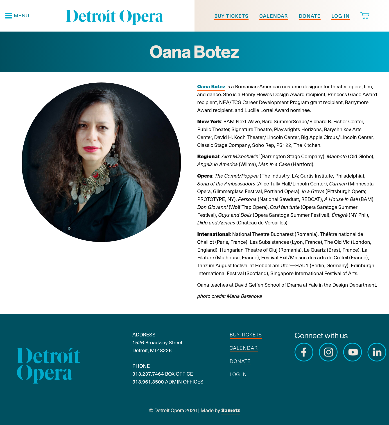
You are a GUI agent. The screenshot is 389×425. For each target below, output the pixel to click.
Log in (340, 15)
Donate (310, 15)
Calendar (273, 15)
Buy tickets (231, 15)
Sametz (230, 410)
